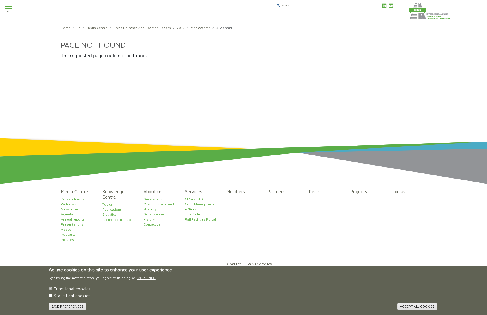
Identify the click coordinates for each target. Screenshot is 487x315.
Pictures (67, 239)
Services (193, 191)
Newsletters (70, 209)
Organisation (153, 214)
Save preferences (67, 306)
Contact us (151, 224)
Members (235, 191)
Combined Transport (118, 219)
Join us (398, 191)
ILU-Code (192, 214)
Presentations (72, 224)
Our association (156, 199)
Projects (358, 191)
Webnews (68, 204)
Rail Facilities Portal (200, 219)
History (149, 219)
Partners (276, 191)
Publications (112, 209)
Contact (234, 264)
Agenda (67, 214)
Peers (314, 191)
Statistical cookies (72, 295)
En (78, 28)
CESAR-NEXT (195, 199)
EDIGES (190, 209)
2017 (181, 28)
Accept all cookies (417, 306)
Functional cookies (72, 289)
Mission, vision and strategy (158, 206)
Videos (66, 229)
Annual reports (73, 219)
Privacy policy (260, 264)
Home (65, 28)
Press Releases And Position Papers (142, 28)
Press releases (72, 199)
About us (152, 191)
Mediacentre (200, 28)
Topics (107, 204)
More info (146, 278)
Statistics (109, 214)
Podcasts (68, 234)
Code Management (200, 204)
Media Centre (96, 28)
